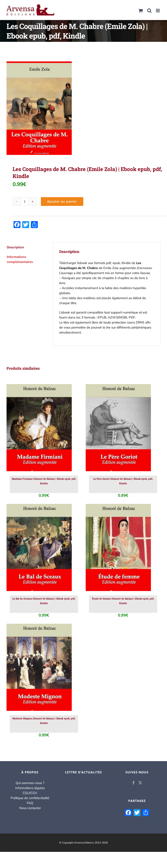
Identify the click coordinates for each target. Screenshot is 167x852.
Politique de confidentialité (30, 798)
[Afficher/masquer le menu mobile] (158, 10)
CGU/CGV (30, 793)
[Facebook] (133, 782)
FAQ (30, 803)
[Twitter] (140, 782)
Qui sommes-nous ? (30, 783)
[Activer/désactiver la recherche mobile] (149, 10)
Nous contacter (30, 808)
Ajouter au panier (62, 201)
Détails (57, 428)
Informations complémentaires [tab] (20, 259)
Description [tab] (15, 247)
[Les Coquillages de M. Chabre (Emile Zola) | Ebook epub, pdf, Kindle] (83, 108)
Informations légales (30, 788)
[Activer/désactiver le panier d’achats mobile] (141, 10)
